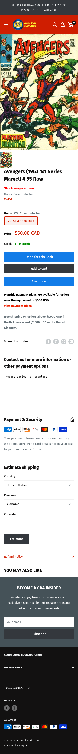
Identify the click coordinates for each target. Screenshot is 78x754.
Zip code (10, 514)
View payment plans (18, 306)
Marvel (9, 199)
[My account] (63, 24)
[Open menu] (6, 24)
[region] (39, 92)
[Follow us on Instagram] (14, 708)
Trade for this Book (39, 257)
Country (9, 476)
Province (10, 495)
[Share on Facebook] (48, 341)
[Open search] (55, 24)
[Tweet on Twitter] (63, 341)
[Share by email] (71, 341)
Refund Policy (13, 556)
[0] (70, 24)
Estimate (16, 539)
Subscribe (39, 634)
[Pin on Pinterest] (56, 341)
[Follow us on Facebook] (7, 708)
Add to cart (39, 268)
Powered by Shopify (15, 745)
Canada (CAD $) (14, 688)
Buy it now (39, 281)
